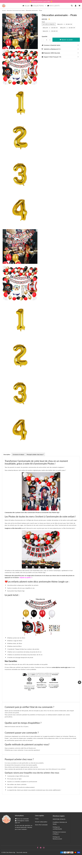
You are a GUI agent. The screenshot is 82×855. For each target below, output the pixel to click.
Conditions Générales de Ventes (60, 823)
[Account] (75, 5)
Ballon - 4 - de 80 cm (64, 24)
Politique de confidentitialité (57, 828)
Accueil (27, 6)
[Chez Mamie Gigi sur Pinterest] (41, 847)
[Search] (72, 5)
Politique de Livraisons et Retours (59, 833)
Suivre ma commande (23, 818)
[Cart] (79, 5)
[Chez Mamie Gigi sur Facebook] (38, 847)
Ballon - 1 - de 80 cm (50, 31)
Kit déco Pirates (49, 24)
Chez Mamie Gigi (10, 852)
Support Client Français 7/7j (52, 57)
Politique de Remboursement (57, 838)
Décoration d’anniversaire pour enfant (16, 10)
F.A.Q (36, 818)
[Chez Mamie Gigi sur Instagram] (44, 847)
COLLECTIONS (38, 6)
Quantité (44, 36)
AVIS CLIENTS (55, 6)
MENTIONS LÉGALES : (59, 819)
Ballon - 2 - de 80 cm (67, 27)
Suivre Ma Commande (41, 824)
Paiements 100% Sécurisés (52, 53)
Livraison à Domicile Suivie (52, 45)
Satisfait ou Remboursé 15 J (52, 49)
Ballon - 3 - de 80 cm (50, 27)
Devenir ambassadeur (41, 821)
